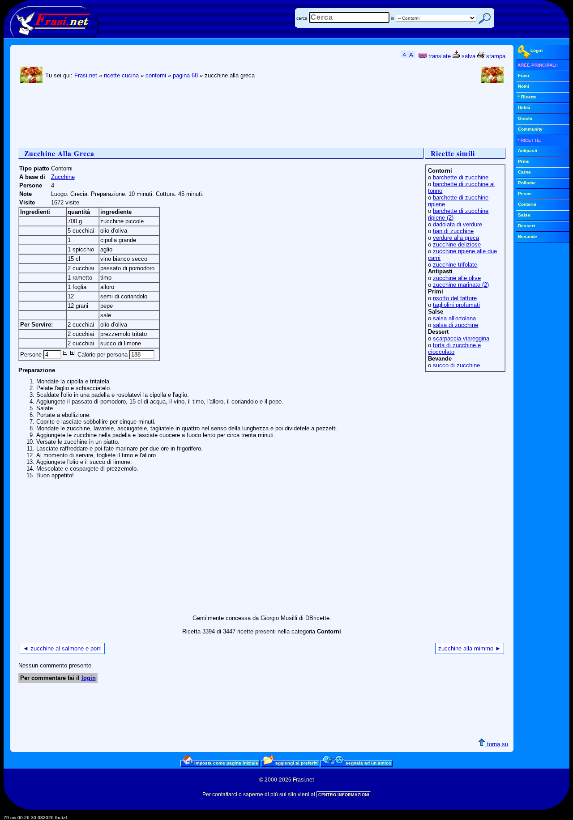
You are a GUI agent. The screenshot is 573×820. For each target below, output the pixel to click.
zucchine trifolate (455, 264)
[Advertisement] (181, 117)
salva (467, 56)
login (88, 678)
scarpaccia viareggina (461, 338)
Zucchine (63, 177)
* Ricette (527, 96)
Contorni (527, 204)
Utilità (524, 107)
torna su (496, 744)
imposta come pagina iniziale (225, 763)
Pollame (527, 182)
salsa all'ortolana (454, 318)
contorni (155, 75)
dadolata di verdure (457, 224)
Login (536, 50)
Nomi (523, 86)
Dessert (526, 225)
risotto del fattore (455, 298)
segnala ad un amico (367, 763)
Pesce (525, 193)
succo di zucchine (456, 365)
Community (530, 129)
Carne (524, 172)
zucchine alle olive (457, 278)
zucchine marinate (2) (461, 284)
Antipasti (527, 150)
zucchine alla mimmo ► (469, 648)
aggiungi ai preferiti (296, 763)
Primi (524, 161)
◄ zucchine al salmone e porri (62, 648)
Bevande (527, 236)
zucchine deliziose (457, 244)
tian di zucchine (453, 231)
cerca (302, 18)
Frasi (523, 75)
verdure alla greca (456, 237)
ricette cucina (121, 75)
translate (439, 56)
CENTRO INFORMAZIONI (343, 795)
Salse (524, 214)
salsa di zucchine (455, 325)
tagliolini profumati (456, 305)
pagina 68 (185, 75)
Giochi (525, 118)
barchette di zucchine (460, 177)
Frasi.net (85, 75)
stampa (494, 56)
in (392, 18)
